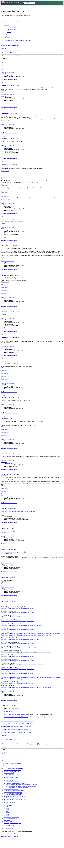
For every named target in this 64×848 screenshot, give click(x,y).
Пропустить (4, 17)
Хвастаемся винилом (10, 45)
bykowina (3, 536)
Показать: (4, 743)
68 (11, 497)
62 (11, 694)
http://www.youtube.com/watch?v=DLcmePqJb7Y (16, 714)
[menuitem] (12, 27)
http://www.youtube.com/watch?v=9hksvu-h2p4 (16, 717)
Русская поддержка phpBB (8, 833)
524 (12, 263)
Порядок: (40, 743)
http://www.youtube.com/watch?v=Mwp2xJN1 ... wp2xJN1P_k (16, 726)
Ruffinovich (4, 262)
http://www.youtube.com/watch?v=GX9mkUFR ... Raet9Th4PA (17, 721)
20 (11, 516)
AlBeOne (3, 564)
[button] (4, 61)
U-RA (2, 692)
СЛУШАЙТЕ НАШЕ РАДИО (14, 3)
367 (12, 127)
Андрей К (3, 125)
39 (11, 75)
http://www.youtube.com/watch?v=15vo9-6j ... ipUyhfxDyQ (16, 732)
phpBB (13, 831)
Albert (2, 204)
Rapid (2, 515)
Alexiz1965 (3, 73)
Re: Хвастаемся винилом (9, 79)
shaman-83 (3, 96)
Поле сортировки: (22, 743)
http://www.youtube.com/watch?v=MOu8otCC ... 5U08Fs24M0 (16, 724)
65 (11, 538)
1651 (12, 207)
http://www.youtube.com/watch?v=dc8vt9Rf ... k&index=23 (15, 729)
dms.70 (2, 495)
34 (11, 97)
